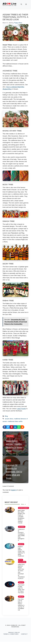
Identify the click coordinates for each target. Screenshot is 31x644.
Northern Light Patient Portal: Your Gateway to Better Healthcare (21, 551)
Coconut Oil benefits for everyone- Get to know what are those (14, 471)
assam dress (9, 419)
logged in (14, 490)
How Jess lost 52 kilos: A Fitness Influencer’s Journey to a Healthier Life (21, 604)
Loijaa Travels (21, 408)
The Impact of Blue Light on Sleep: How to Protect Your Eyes (21, 588)
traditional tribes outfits (15, 421)
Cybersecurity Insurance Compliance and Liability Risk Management (21, 535)
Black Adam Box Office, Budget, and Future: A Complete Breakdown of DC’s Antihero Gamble (21, 517)
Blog (6, 416)
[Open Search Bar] (21, 4)
